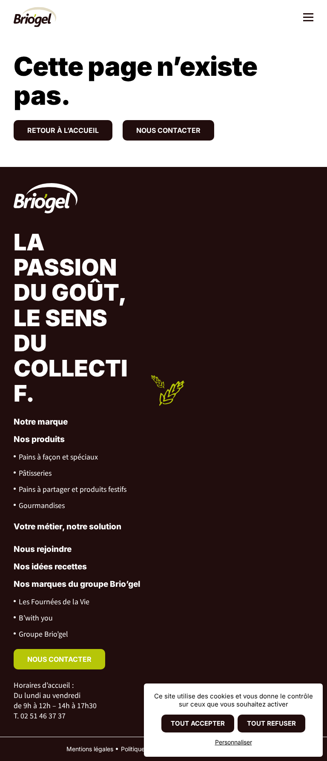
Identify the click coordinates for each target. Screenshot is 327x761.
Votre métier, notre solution (67, 526)
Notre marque (41, 422)
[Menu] (305, 18)
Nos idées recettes (50, 566)
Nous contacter (168, 130)
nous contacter (59, 659)
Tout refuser (271, 723)
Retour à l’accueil (63, 130)
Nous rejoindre (43, 549)
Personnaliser (233, 742)
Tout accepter (198, 723)
